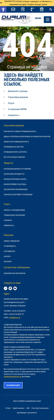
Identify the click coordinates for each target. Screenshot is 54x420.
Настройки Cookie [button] (13, 385)
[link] (3, 9)
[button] (51, 9)
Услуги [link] (7, 204)
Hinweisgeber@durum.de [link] (12, 377)
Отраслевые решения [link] (14, 125)
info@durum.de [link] (15, 318)
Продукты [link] (8, 163)
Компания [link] (8, 235)
